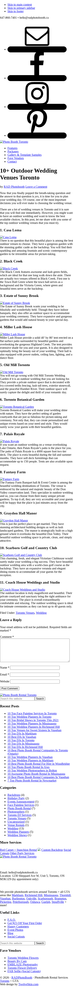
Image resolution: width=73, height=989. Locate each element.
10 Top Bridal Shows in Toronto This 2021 (33, 720)
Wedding (41, 612)
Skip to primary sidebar (21, 8)
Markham (17, 895)
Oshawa (35, 901)
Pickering (5, 901)
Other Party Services (22, 853)
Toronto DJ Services (19, 815)
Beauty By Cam (17, 961)
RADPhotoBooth (21, 977)
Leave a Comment (36, 186)
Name (4, 667)
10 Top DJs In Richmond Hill (25, 747)
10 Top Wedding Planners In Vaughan (30, 757)
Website (4, 681)
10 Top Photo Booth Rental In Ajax (28, 767)
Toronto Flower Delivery (22, 967)
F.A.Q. (11, 919)
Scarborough (45, 898)
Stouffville (58, 901)
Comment (7, 636)
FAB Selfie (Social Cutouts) (24, 971)
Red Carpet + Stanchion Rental (18, 849)
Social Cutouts (16, 936)
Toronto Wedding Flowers (23, 957)
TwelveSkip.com (28, 984)
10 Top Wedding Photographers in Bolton (32, 770)
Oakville (31, 898)
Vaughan (5, 898)
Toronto (4, 980)
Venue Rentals (16, 825)
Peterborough (21, 901)
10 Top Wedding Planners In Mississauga (31, 723)
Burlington (18, 898)
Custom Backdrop (52, 849)
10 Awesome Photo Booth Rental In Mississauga (36, 773)
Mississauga (51, 895)
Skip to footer (15, 11)
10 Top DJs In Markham (21, 733)
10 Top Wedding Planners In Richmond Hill (33, 726)
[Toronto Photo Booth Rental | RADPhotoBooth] (14, 141)
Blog (10, 933)
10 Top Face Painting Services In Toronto (32, 713)
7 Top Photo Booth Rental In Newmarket (31, 780)
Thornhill (65, 895)
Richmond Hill (33, 895)
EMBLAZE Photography (22, 964)
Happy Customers (18, 926)
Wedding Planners (18, 831)
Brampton (60, 898)
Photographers (16, 811)
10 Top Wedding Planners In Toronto (29, 716)
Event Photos (15, 929)
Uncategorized (16, 821)
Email (4, 674)
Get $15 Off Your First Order (24, 923)
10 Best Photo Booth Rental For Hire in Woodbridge (38, 763)
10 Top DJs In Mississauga (23, 743)
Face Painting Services (20, 805)
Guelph (45, 901)
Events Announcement (20, 801)
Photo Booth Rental (19, 808)
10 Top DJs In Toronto (20, 740)
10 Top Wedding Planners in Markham (30, 760)
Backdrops (13, 794)
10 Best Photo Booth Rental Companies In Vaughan (38, 777)
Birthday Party (16, 798)
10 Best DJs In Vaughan (21, 736)
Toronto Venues (25, 612)
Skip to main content (19, 4)
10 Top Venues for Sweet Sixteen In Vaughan (34, 730)
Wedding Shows (17, 835)
